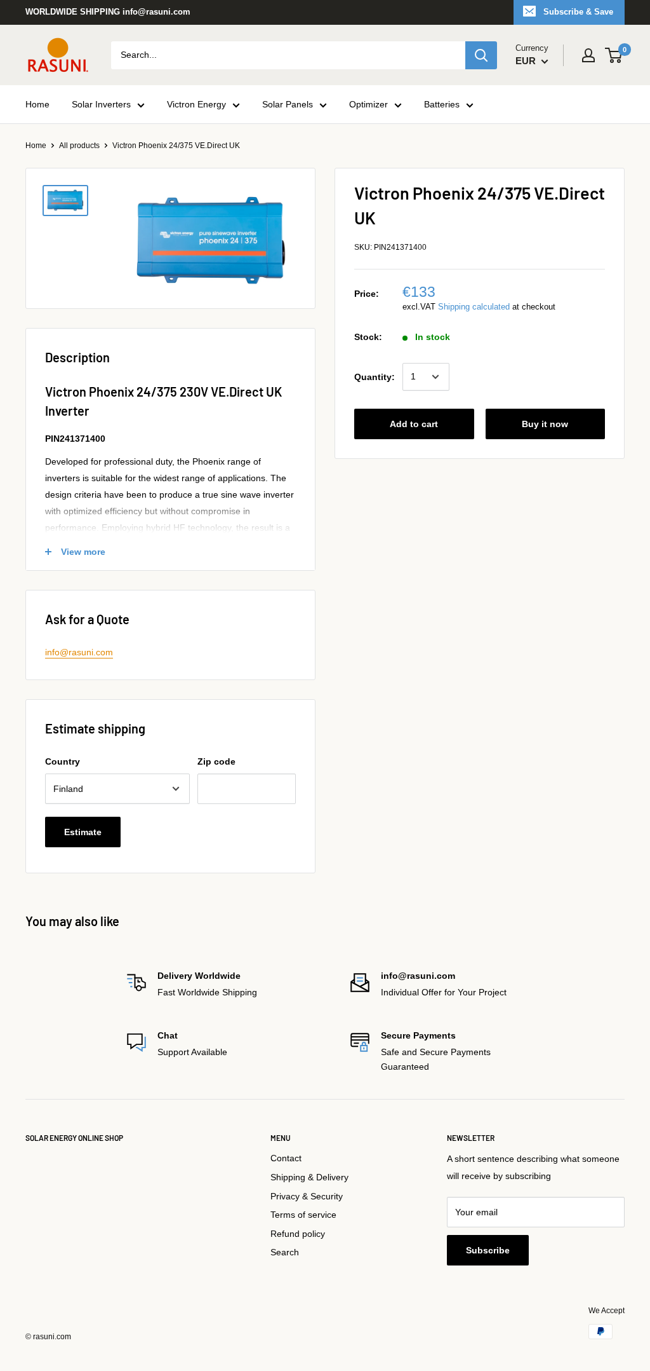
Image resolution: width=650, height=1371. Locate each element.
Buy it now (545, 424)
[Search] (481, 55)
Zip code (216, 761)
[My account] (588, 55)
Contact (286, 1158)
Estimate (83, 832)
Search (284, 1252)
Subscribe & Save (578, 12)
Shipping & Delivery (309, 1177)
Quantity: (374, 377)
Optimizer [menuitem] (368, 104)
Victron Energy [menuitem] (196, 104)
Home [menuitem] (37, 104)
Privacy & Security (306, 1196)
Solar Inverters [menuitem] (101, 104)
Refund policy (297, 1234)
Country (62, 761)
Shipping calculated (474, 306)
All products (79, 145)
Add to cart (414, 424)
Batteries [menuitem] (442, 104)
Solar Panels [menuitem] (287, 104)
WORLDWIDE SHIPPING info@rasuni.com (107, 12)
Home (35, 145)
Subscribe (488, 1250)
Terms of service (303, 1215)
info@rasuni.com (79, 652)
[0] (614, 55)
